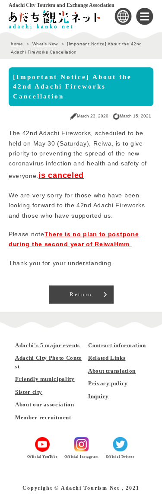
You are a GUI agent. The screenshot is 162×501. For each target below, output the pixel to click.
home (17, 43)
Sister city (28, 392)
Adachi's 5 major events (47, 345)
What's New (45, 43)
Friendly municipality (45, 379)
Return (81, 294)
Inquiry (98, 396)
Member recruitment (43, 417)
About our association (44, 404)
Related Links (106, 358)
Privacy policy (108, 383)
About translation (112, 371)
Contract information (117, 345)
